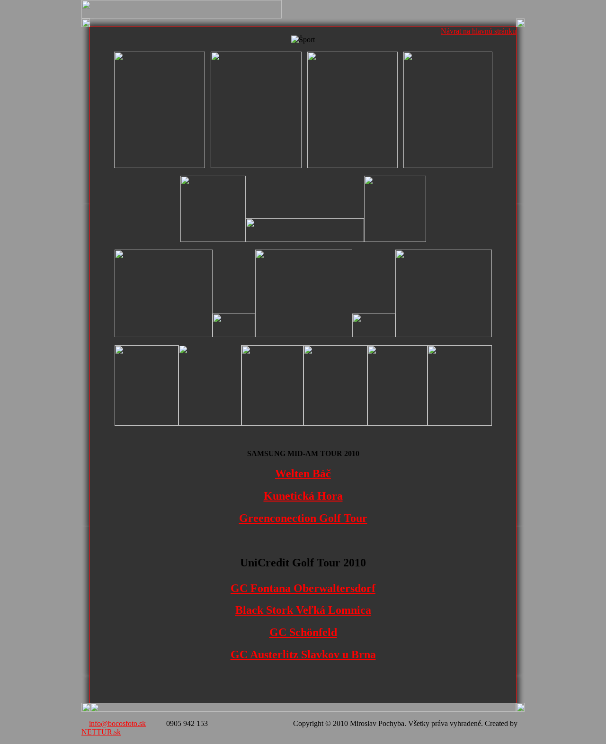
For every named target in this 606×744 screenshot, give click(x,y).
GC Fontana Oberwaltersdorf (303, 588)
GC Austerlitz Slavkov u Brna (303, 654)
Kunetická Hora (303, 496)
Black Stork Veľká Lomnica (303, 610)
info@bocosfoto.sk (117, 723)
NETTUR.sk (101, 732)
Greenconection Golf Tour (303, 518)
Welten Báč (303, 473)
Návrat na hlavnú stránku (478, 31)
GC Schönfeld (303, 632)
